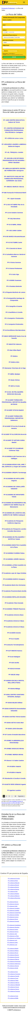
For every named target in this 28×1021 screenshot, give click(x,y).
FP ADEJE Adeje (14, 674)
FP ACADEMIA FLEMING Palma (14, 553)
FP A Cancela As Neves (14, 248)
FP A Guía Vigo (14, 274)
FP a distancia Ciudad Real (14, 912)
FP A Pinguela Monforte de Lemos (14, 292)
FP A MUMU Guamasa (14, 280)
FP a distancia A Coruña (14, 878)
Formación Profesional (8, 8)
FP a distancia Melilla (13, 998)
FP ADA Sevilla (14, 662)
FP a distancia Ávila (13, 891)
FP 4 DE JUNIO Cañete (14, 230)
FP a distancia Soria (13, 971)
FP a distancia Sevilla (13, 968)
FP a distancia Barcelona (14, 898)
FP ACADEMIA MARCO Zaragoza (14, 579)
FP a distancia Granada (13, 921)
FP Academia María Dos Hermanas (14, 585)
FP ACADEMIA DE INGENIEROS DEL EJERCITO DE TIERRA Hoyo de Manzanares (14, 505)
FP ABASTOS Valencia (14, 344)
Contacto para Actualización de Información (14, 1007)
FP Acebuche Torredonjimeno (14, 645)
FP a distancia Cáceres (13, 904)
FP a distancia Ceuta (13, 996)
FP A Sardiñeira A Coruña (14, 312)
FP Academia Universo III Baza (14, 627)
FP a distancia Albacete (13, 882)
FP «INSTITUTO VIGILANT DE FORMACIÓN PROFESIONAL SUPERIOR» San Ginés (14, 178)
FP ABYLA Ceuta (14, 386)
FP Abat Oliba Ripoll (14, 350)
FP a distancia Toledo (13, 980)
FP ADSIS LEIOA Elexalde (14, 728)
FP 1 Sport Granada (14, 198)
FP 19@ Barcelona (14, 218)
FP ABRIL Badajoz (14, 374)
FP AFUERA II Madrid (14, 772)
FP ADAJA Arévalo (14, 668)
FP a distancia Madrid (13, 948)
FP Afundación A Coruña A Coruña (14, 778)
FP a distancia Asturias (13, 889)
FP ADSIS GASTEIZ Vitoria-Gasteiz (14, 716)
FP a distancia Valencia (13, 982)
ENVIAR (14, 57)
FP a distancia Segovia (13, 965)
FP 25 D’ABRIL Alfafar (14, 224)
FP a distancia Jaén (12, 933)
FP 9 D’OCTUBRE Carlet (14, 242)
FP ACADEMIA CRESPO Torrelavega (14, 472)
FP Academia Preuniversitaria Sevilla (14, 591)
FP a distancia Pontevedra (14, 961)
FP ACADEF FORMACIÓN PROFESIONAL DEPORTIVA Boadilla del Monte (14, 402)
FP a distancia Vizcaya (13, 987)
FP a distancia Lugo (12, 944)
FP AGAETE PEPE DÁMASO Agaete (14, 784)
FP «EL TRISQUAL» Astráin (14, 152)
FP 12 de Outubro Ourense (14, 212)
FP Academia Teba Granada (14, 603)
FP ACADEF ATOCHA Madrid (14, 410)
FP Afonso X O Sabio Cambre (14, 760)
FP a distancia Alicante (13, 885)
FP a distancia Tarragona (14, 974)
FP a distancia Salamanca (14, 963)
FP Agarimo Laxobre (14, 790)
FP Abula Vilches (14, 380)
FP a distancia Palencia (13, 959)
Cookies (16, 1005)
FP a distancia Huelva (12, 929)
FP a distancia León (12, 940)
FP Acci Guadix (14, 639)
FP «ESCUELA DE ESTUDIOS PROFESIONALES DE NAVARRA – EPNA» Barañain (14, 160)
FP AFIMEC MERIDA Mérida (14, 754)
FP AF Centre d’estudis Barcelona (14, 734)
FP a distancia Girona (12, 919)
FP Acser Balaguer (14, 656)
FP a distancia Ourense (13, 957)
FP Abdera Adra (14, 362)
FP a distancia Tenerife (13, 976)
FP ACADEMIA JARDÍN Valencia (14, 559)
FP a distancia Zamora (13, 989)
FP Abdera (14, 356)
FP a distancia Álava (13, 880)
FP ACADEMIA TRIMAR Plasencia (14, 609)
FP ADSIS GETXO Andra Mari (14, 722)
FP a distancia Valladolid (14, 984)
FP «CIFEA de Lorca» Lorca (14, 138)
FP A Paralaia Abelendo (14, 286)
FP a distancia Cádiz (12, 906)
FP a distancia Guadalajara (14, 925)
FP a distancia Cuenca (12, 917)
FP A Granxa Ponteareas (14, 268)
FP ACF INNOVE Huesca (14, 651)
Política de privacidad (7, 1005)
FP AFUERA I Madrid (14, 766)
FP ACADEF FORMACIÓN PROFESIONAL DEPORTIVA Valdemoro (14, 418)
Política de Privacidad (12, 50)
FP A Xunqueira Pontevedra (14, 324)
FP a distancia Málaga (13, 950)
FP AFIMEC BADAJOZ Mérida (14, 748)
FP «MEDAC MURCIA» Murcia (14, 186)
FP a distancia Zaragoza (14, 991)
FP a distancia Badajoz (13, 893)
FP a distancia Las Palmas (13, 938)
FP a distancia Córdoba (13, 914)
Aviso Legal (22, 1005)
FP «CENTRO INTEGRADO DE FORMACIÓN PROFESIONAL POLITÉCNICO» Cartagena (14, 130)
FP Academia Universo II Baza (14, 621)
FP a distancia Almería (13, 887)
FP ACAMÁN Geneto (14, 633)
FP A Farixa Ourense (14, 262)
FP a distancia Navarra (13, 955)
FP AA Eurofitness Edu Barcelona (14, 330)
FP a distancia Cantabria (13, 908)
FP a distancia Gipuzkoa (13, 927)
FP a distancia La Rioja (13, 936)
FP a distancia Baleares (14, 895)
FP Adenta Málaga (14, 688)
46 (15, 796)
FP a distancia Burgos (12, 901)
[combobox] (5, 32)
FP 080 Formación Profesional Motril (14, 192)
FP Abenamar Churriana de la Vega (14, 368)
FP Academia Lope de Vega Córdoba (14, 573)
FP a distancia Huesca (12, 931)
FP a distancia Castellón (13, 910)
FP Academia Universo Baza (14, 615)
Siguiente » (21, 796)
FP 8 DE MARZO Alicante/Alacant (14, 236)
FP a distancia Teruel (13, 978)
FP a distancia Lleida (12, 942)
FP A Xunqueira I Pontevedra (14, 318)
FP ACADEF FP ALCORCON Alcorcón (14, 434)
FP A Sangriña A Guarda (14, 306)
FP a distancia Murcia (13, 952)
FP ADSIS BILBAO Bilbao (14, 702)
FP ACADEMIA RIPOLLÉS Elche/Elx (14, 597)
